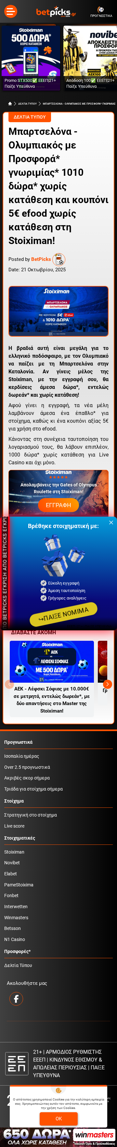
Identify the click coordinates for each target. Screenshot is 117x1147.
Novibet (12, 863)
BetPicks (41, 259)
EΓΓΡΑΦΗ (58, 505)
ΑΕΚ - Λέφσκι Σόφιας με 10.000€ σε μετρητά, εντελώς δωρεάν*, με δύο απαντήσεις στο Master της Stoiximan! (52, 700)
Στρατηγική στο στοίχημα (30, 815)
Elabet (10, 874)
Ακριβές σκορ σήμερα (27, 778)
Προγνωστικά (18, 742)
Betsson (12, 928)
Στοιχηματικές (19, 838)
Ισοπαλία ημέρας (21, 756)
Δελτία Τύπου (18, 965)
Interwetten (16, 906)
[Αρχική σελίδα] (10, 104)
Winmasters (16, 918)
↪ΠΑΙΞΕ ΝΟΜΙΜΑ (63, 614)
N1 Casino (14, 939)
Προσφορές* (17, 951)
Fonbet (11, 895)
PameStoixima (18, 885)
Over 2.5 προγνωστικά (27, 767)
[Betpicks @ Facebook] (16, 999)
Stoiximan (14, 852)
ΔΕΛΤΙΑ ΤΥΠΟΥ (27, 103)
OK (59, 1119)
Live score (14, 826)
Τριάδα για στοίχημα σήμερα (33, 789)
